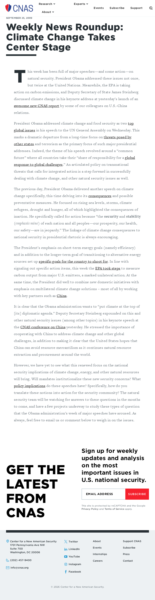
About (97, 541)
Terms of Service (114, 509)
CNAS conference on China (42, 326)
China (61, 295)
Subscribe (137, 494)
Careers (98, 560)
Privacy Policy (90, 509)
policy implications (29, 385)
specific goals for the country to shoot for (73, 261)
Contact (128, 560)
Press (126, 554)
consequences (100, 195)
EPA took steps (107, 268)
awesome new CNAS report (36, 105)
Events (97, 547)
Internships (100, 554)
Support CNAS (132, 541)
